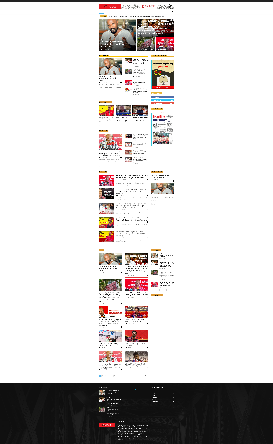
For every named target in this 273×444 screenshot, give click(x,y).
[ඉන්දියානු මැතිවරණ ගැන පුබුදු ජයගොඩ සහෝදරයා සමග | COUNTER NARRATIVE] (128, 144)
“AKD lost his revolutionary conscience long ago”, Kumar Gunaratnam (108, 78)
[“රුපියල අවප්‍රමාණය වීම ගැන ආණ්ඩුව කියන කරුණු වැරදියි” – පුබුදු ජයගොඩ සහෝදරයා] (128, 152)
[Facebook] (165, 1)
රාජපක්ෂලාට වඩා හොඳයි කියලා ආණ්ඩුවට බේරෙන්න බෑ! (135, 320)
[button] (172, 12)
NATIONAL (140, 24)
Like (172, 97)
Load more (162, 289)
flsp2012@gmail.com (135, 389)
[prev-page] (99, 97)
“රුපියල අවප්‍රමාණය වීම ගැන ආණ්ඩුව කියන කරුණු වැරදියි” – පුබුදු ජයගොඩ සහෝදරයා (140, 152)
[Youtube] (173, 1)
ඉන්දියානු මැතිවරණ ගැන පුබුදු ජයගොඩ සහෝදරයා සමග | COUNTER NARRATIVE (139, 145)
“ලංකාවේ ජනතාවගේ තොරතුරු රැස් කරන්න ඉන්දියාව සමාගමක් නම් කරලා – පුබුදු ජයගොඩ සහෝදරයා (110, 153)
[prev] (170, 16)
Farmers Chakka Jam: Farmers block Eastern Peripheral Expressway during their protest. (140, 119)
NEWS (101, 39)
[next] (172, 16)
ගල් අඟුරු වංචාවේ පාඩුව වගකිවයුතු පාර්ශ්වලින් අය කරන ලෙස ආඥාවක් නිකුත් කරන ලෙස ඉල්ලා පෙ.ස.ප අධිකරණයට (132, 206)
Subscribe (171, 103)
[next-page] (102, 97)
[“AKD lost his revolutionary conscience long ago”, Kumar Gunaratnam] (117, 35)
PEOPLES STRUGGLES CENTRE (159, 55)
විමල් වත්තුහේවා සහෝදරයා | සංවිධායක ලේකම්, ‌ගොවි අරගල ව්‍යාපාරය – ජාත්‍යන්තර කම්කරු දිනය (131, 234)
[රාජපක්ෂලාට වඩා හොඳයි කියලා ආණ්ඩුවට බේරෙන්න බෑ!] (136, 312)
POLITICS (158, 44)
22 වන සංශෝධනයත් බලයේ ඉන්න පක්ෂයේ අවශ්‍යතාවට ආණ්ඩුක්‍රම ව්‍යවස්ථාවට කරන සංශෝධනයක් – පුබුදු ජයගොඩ (110, 322)
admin (100, 82)
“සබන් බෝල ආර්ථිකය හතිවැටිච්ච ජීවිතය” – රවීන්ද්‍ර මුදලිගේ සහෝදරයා (136, 365)
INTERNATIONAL (102, 115)
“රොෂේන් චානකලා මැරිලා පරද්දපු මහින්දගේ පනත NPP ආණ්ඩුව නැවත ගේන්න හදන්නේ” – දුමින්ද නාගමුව (132, 191)
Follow (171, 100)
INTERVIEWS (101, 149)
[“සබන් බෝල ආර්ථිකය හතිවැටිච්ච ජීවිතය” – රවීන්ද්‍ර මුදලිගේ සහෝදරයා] (136, 356)
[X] (169, 1)
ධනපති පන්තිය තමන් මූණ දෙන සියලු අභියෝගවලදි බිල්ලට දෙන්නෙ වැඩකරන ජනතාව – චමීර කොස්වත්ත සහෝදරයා (106, 119)
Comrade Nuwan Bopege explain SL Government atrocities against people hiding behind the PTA (122, 119)
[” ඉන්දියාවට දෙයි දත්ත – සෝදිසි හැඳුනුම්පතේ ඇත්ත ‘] (110, 336)
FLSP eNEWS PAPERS (157, 108)
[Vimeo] (171, 1)
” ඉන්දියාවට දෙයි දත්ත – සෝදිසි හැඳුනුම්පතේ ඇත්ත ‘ (109, 344)
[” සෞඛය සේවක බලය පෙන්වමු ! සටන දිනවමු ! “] (136, 336)
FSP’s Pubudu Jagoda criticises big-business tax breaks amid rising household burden (140, 82)
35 (111, 375)
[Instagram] (167, 1)
